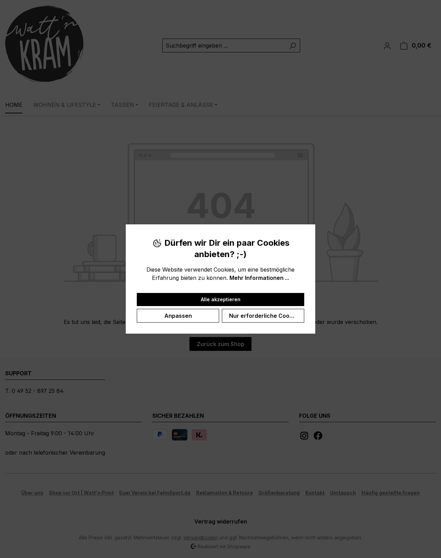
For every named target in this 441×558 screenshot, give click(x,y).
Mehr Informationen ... (259, 277)
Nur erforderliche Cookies (264, 315)
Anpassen (178, 315)
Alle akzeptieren (220, 299)
